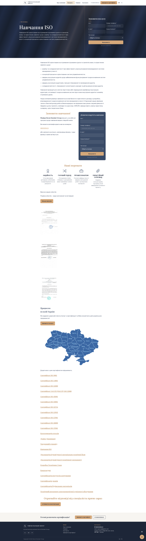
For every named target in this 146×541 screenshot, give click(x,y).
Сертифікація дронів (49, 481)
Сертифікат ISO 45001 (49, 396)
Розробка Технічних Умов (51, 465)
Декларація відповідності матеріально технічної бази (62, 454)
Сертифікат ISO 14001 (49, 380)
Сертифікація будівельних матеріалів (56, 486)
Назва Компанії (85, 139)
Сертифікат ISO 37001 (49, 428)
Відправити (106, 42)
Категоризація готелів (49, 433)
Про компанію (61, 2)
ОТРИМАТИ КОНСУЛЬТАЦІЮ (50, 504)
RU (122, 2)
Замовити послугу (47, 323)
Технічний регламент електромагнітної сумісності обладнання (66, 491)
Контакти (85, 2)
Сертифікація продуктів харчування (55, 475)
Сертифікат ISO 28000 (49, 423)
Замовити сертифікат (108, 2)
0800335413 (44, 128)
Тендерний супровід (48, 444)
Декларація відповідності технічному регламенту (61, 460)
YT (32, 532)
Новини (78, 2)
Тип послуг (91, 35)
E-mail (90, 29)
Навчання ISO (46, 449)
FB (28, 532)
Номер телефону (85, 125)
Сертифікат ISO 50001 (49, 402)
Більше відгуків (47, 201)
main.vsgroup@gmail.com (101, 529)
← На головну (23, 22)
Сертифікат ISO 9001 (48, 375)
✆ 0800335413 (95, 2)
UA (119, 2)
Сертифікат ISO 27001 (49, 417)
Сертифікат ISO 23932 (49, 412)
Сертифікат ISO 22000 (49, 386)
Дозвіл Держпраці (48, 439)
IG (25, 532)
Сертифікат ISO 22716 (49, 407)
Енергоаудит (45, 470)
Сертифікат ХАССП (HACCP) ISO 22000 (55, 391)
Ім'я (81, 118)
